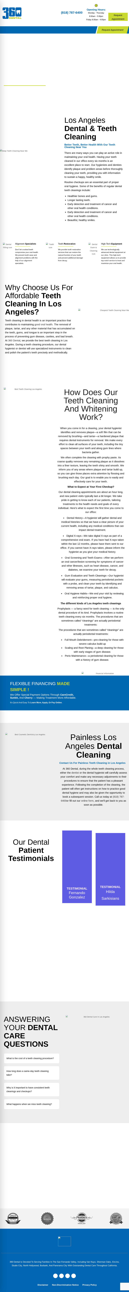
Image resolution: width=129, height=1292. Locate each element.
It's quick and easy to (36, 702)
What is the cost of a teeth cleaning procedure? (30, 1058)
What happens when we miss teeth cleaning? (29, 1104)
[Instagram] (67, 1276)
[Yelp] (61, 1276)
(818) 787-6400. (105, 1192)
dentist (75, 772)
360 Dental (14, 340)
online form (87, 800)
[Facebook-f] (55, 1276)
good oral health (44, 324)
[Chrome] (73, 1276)
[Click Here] (3, 30)
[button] (31, 1058)
